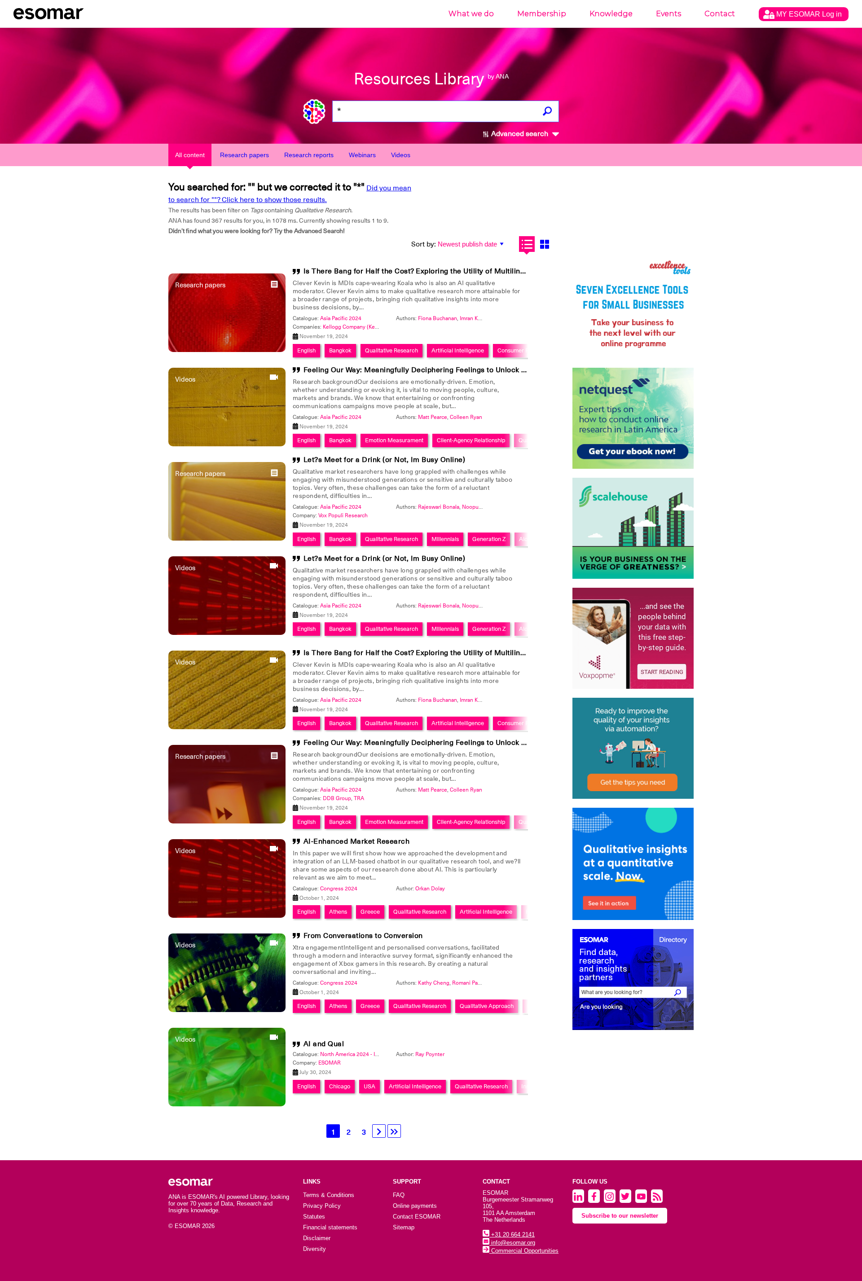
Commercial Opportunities (524, 1250)
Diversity (314, 1249)
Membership (541, 13)
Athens (338, 912)
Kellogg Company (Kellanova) (358, 326)
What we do (471, 13)
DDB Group (337, 798)
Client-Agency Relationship (471, 440)
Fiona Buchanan (437, 318)
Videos (400, 154)
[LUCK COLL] (633, 528)
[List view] (527, 244)
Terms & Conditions (328, 1195)
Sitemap (403, 1227)
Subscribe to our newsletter (619, 1215)
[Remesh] (633, 864)
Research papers (244, 154)
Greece (370, 912)
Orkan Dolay (430, 888)
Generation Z (489, 539)
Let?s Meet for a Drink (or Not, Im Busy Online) (384, 459)
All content (190, 154)
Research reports (309, 154)
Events (668, 13)
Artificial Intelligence (457, 350)
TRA (359, 798)
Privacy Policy (322, 1205)
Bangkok (340, 350)
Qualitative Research (391, 350)
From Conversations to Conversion (363, 935)
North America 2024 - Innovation (359, 1054)
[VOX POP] (633, 638)
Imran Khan (473, 318)
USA (369, 1086)
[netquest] (633, 418)
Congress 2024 (338, 888)
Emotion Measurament (394, 440)
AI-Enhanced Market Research (356, 841)
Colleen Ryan (466, 417)
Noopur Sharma (481, 507)
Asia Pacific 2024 (340, 318)
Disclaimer (316, 1238)
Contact (719, 13)
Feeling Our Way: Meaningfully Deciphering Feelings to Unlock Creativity (429, 369)
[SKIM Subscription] (633, 748)
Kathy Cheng (433, 982)
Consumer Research (523, 350)
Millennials (445, 539)
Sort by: (423, 244)
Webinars (362, 154)
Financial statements (330, 1227)
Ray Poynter (429, 1054)
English (306, 350)
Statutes (314, 1216)
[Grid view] (544, 244)
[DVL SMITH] (633, 308)
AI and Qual (323, 1043)
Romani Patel (468, 982)
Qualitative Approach (487, 1006)
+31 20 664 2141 (512, 1234)
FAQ (399, 1195)
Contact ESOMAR (416, 1216)
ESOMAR (329, 1062)
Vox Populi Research (343, 515)
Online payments (415, 1205)
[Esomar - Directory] (633, 979)
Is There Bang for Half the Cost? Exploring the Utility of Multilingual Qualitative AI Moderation (464, 271)
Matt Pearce (432, 417)
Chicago (339, 1086)
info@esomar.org (512, 1242)
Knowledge (611, 13)
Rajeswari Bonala (438, 507)
